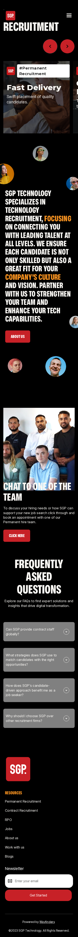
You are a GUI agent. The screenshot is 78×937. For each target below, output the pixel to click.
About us (11, 838)
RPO (8, 820)
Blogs (9, 856)
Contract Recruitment (21, 810)
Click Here (17, 535)
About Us (18, 336)
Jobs (8, 829)
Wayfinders (47, 922)
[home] (10, 15)
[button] (69, 15)
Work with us (15, 847)
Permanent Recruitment (23, 801)
